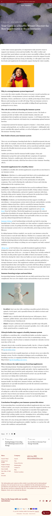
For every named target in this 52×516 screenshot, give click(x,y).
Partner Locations (18, 472)
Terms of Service (18, 463)
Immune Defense (6, 221)
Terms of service (32, 513)
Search (16, 458)
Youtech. (37, 511)
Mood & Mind (4, 458)
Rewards (3, 475)
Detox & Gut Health (4, 461)
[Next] (50, 1)
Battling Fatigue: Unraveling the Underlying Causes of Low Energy (14, 443)
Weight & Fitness (5, 464)
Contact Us (17, 467)
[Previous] (1, 1)
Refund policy (17, 465)
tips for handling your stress (18, 360)
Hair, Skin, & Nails (6, 471)
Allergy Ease (5, 248)
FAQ (15, 461)
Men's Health (4, 469)
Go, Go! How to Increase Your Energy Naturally (37, 443)
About (2, 473)
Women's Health (5, 466)
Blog (15, 469)
